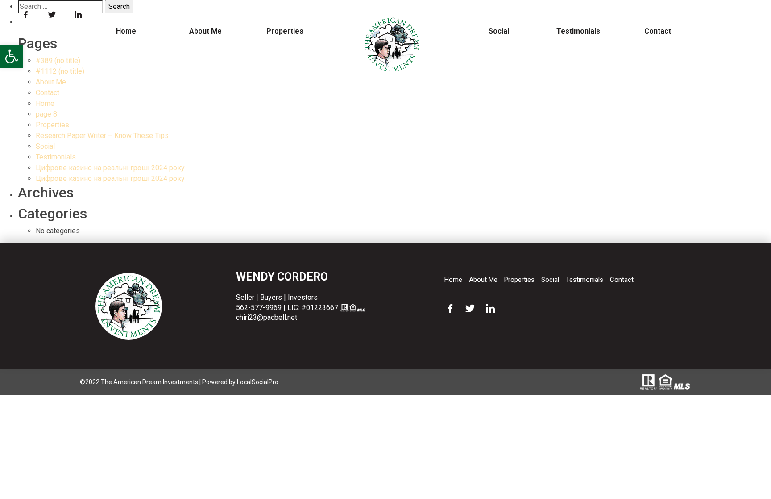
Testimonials (578, 31)
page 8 (46, 114)
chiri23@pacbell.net (266, 317)
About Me (205, 31)
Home (126, 31)
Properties (284, 31)
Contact (657, 31)
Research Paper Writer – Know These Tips (102, 135)
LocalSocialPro (257, 382)
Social (499, 31)
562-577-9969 (259, 307)
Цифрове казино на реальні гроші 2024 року (110, 168)
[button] (11, 56)
